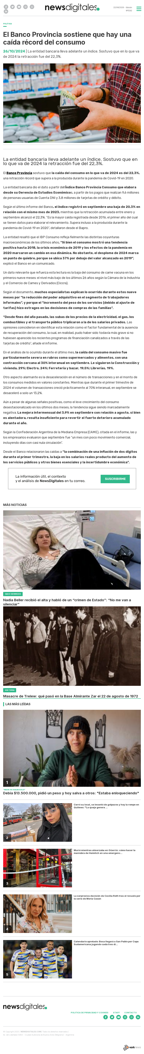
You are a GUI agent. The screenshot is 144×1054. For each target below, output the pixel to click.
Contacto (130, 1012)
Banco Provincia (19, 173)
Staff (116, 1012)
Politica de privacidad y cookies (89, 1012)
